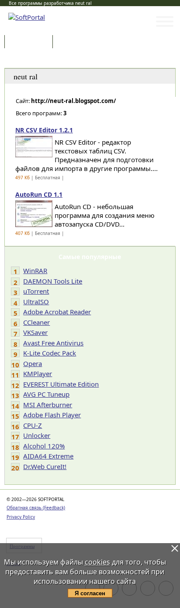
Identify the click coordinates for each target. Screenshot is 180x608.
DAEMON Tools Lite (52, 281)
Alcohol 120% (44, 445)
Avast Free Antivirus (53, 342)
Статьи (74, 42)
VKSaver (35, 332)
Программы (30, 42)
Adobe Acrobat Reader (57, 311)
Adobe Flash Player (52, 414)
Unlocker (36, 435)
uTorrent (36, 291)
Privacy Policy (21, 517)
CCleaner (36, 322)
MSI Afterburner (47, 404)
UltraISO (36, 301)
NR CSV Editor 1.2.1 (44, 130)
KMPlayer (37, 373)
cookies (97, 562)
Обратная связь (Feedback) (36, 508)
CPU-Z (32, 425)
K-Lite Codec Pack (49, 352)
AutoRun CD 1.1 (38, 194)
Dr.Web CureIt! (44, 466)
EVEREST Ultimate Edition (61, 384)
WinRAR (35, 270)
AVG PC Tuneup (46, 394)
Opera (32, 363)
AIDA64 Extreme (48, 456)
